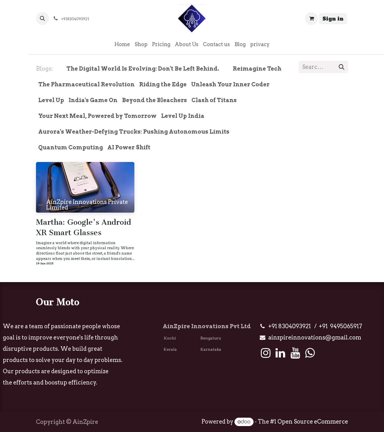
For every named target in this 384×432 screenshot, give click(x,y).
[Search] (341, 67)
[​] (224, 68)
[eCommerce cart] (311, 18)
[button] (42, 18)
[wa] (310, 353)
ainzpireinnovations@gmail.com (314, 337)
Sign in (333, 18)
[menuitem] (122, 44)
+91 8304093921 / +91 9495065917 (315, 326)
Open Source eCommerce (312, 421)
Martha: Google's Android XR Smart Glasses (83, 227)
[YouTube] (295, 353)
